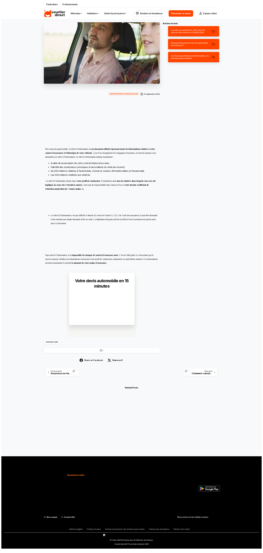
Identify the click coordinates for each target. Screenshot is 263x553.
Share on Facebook (93, 360)
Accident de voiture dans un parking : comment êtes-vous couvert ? (71, 433)
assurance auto (95, 104)
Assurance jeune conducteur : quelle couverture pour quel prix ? (130, 433)
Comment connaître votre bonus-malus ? (184, 434)
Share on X (117, 360)
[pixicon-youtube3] (206, 524)
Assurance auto (52, 342)
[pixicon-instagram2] (187, 524)
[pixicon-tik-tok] (199, 524)
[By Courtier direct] (48, 404)
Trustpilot (7, 509)
